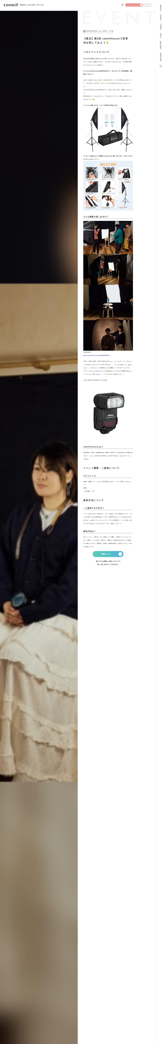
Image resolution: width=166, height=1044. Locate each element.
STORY (160, 27)
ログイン (147, 5)
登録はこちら (106, 554)
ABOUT (160, 8)
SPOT (160, 35)
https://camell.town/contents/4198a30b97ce (96, 355)
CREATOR (160, 57)
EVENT (160, 18)
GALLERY (160, 45)
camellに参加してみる (133, 5)
